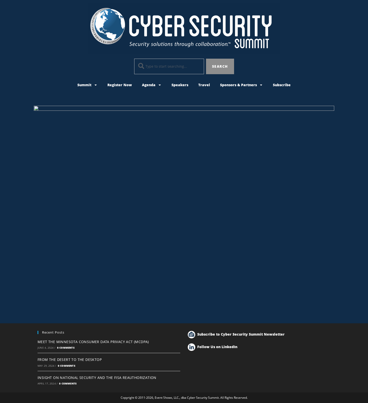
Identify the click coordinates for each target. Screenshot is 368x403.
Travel (204, 84)
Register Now (119, 84)
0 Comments (66, 347)
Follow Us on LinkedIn (217, 346)
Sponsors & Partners (238, 84)
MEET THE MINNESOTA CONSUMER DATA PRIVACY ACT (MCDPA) (93, 341)
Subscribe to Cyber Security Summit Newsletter (241, 334)
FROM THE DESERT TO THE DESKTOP (70, 359)
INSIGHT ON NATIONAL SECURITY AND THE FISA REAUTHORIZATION (97, 377)
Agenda (148, 84)
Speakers (179, 84)
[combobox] (169, 66)
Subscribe (282, 84)
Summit (84, 84)
